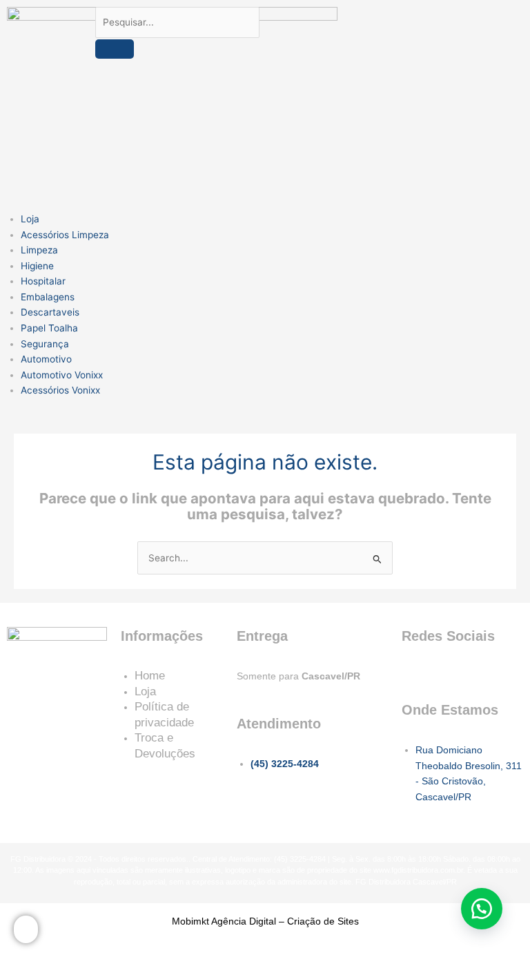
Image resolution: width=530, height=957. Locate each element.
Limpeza (39, 249)
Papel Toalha (49, 328)
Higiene (37, 265)
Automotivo (46, 359)
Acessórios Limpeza (65, 234)
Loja (30, 218)
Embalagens (48, 296)
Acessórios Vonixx (60, 390)
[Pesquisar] (114, 49)
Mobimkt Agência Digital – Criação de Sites (265, 921)
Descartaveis (50, 312)
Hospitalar (43, 281)
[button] (481, 908)
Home (150, 675)
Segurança (45, 343)
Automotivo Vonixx (62, 374)
